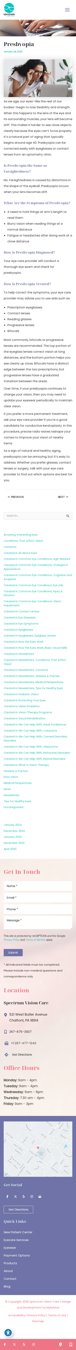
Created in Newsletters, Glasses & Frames (32, 676)
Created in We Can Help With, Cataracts (30, 730)
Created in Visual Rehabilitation (24, 718)
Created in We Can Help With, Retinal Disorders (34, 759)
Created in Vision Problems (22, 706)
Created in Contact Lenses (21, 611)
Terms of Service (35, 939)
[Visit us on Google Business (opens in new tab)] (40, 1196)
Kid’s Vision (11, 777)
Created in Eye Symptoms (21, 623)
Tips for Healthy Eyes (17, 801)
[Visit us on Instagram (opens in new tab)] (31, 1196)
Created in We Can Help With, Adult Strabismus (35, 724)
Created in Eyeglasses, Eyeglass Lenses (30, 635)
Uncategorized (13, 807)
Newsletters (11, 795)
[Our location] (60, 1344)
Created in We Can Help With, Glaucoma (31, 747)
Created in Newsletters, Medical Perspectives (33, 682)
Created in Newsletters (19, 654)
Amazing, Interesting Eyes (21, 535)
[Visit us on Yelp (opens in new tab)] (23, 1196)
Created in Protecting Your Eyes (25, 700)
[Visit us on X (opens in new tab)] (15, 1196)
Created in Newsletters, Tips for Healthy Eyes (33, 688)
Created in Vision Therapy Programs (28, 712)
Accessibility (16, 1315)
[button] (18, 1055)
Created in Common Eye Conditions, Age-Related (37, 559)
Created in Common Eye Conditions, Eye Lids (33, 585)
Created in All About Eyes (20, 553)
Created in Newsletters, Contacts (26, 670)
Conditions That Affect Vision (23, 541)
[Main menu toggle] (67, 10)
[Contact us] (70, 1344)
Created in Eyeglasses (18, 630)
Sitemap (38, 1321)
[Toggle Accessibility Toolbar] (8, 1332)
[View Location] (6, 1014)
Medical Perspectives (18, 783)
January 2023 (13, 837)
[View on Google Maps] (38, 1149)
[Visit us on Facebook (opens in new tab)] (7, 1196)
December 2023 (14, 831)
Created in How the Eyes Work (23, 642)
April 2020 (10, 849)
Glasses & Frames (16, 771)
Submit (13, 953)
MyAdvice (52, 1307)
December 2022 (14, 843)
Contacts (10, 547)
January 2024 (13, 825)
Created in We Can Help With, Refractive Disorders (37, 753)
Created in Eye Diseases (20, 617)
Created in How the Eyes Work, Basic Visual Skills (35, 648)
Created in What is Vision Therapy (26, 765)
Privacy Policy (12, 939)
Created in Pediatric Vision (21, 694)
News (7, 789)
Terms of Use (57, 1315)
